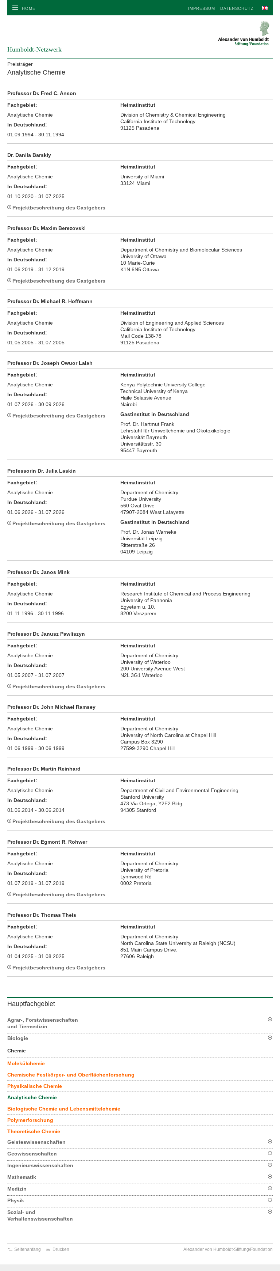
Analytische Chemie (32, 1097)
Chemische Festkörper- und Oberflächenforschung (71, 1075)
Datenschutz (237, 8)
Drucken (60, 1249)
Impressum (201, 8)
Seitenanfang (27, 1249)
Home (28, 8)
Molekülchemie (26, 1063)
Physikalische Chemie (34, 1086)
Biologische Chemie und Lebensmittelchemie (63, 1109)
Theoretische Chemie (33, 1131)
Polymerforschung (30, 1120)
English (263, 8)
